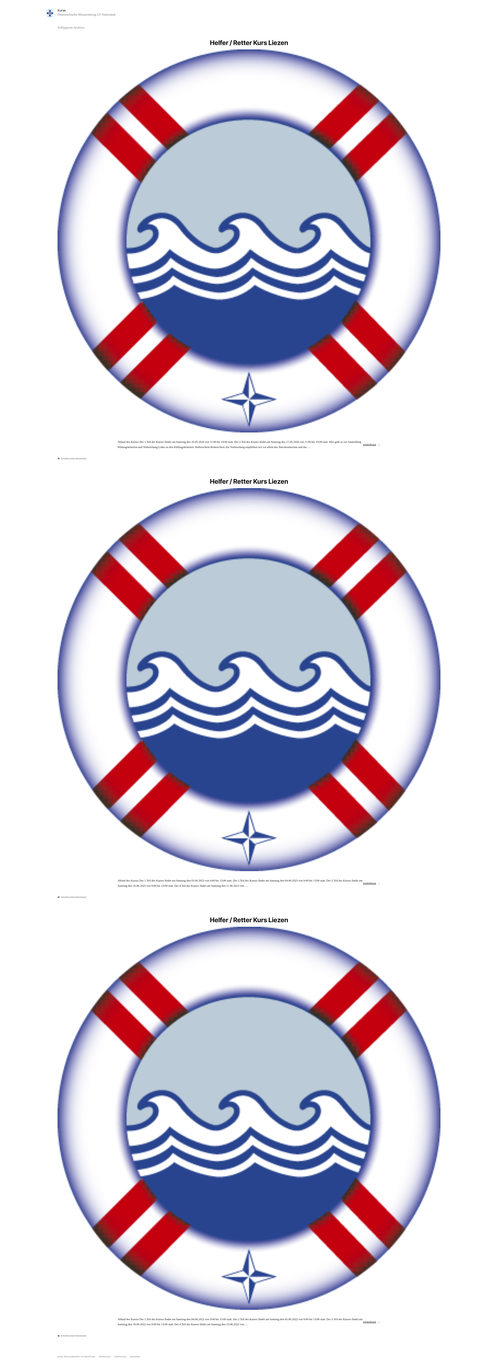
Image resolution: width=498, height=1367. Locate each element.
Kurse (62, 10)
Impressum (135, 1356)
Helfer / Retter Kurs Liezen (249, 43)
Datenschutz (105, 1356)
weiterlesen (369, 444)
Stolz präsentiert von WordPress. (80, 1356)
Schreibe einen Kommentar (74, 458)
